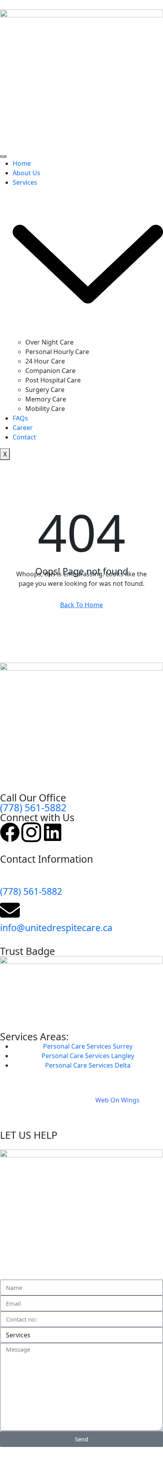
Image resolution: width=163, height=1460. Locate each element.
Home (22, 163)
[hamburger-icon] (3, 156)
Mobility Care (45, 408)
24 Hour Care (45, 361)
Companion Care (50, 370)
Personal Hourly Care (57, 351)
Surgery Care (44, 389)
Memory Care (45, 399)
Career (23, 427)
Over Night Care (49, 342)
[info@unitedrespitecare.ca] (10, 910)
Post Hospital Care (53, 380)
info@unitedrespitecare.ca (56, 927)
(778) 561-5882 (33, 807)
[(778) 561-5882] (10, 874)
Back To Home (81, 604)
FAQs (20, 418)
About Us (26, 173)
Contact (24, 437)
